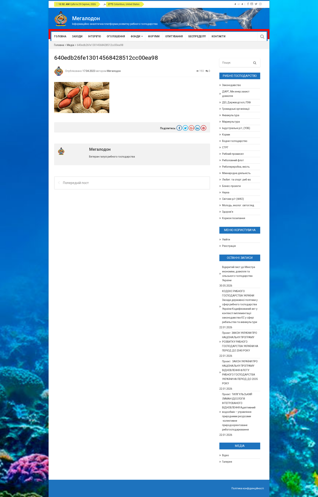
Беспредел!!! (197, 36)
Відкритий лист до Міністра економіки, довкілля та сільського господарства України (238, 274)
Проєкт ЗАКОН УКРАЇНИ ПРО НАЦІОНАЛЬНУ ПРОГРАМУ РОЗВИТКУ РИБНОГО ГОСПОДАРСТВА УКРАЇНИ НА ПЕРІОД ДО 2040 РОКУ (240, 341)
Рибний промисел (233, 153)
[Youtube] (252, 4)
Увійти (226, 239)
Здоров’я (227, 211)
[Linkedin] (197, 128)
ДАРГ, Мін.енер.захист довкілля (236, 93)
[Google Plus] (191, 128)
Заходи (77, 36)
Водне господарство (234, 141)
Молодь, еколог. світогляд (238, 205)
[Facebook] (248, 4)
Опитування (174, 36)
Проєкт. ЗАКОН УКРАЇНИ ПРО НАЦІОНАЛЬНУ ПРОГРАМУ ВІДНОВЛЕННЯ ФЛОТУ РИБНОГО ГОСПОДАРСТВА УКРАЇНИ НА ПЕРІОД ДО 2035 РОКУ (240, 372)
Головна (60, 36)
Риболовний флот (233, 160)
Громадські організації (236, 108)
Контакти (218, 36)
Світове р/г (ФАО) (233, 198)
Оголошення (116, 36)
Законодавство (231, 85)
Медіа (70, 45)
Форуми (154, 36)
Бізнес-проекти (231, 186)
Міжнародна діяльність (236, 173)
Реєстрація (229, 245)
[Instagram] (260, 4)
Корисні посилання (233, 218)
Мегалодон (114, 70)
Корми (226, 134)
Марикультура (231, 121)
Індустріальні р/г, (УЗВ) (236, 128)
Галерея (227, 461)
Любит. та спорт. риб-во (236, 179)
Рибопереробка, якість (236, 166)
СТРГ (225, 147)
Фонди (135, 36)
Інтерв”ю (94, 36)
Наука (225, 192)
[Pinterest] (203, 128)
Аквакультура (230, 115)
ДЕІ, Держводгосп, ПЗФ (236, 102)
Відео (225, 455)
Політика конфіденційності (248, 488)
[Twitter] (256, 4)
